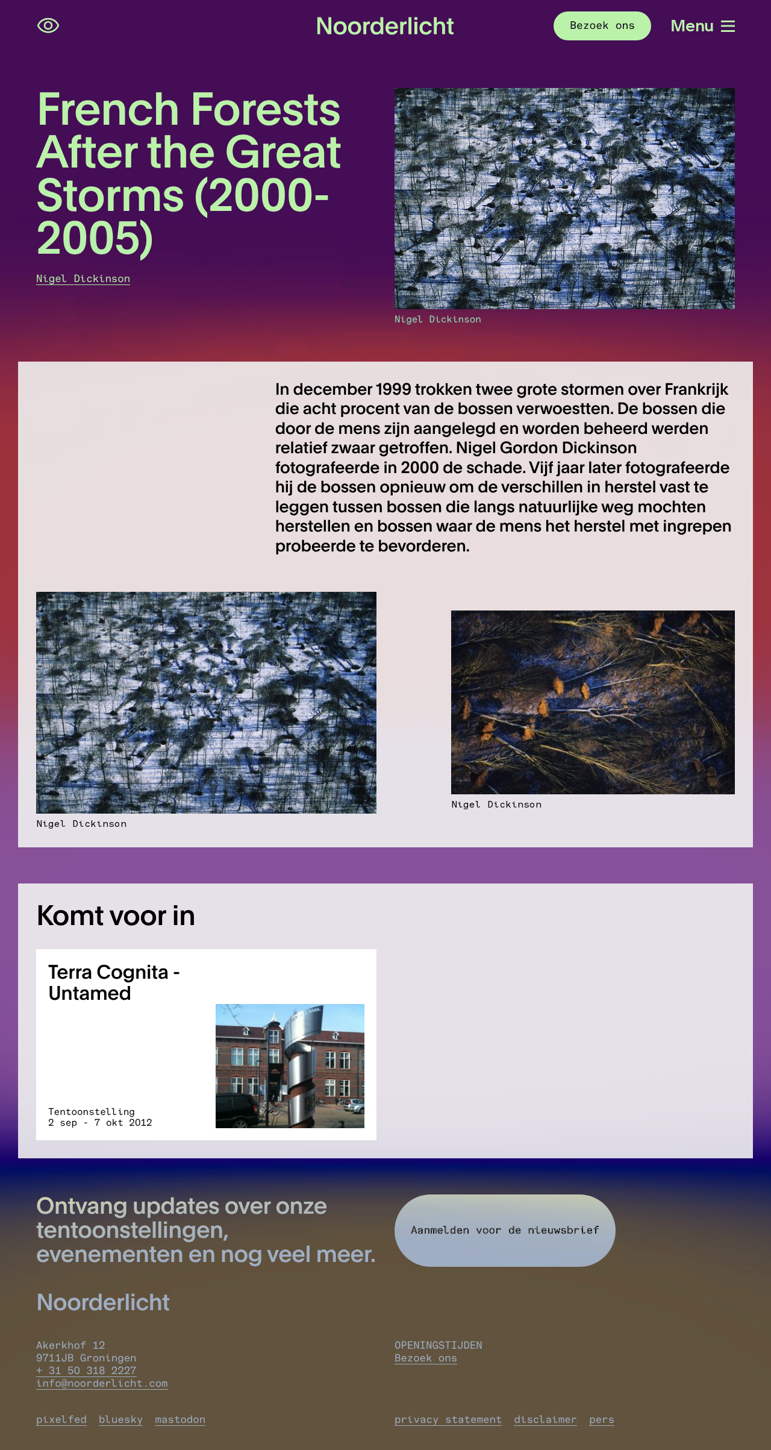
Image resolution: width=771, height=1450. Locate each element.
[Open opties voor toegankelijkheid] (48, 26)
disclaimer (545, 1419)
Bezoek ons (426, 1358)
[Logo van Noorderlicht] (385, 26)
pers (601, 1419)
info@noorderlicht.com (102, 1383)
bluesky (121, 1419)
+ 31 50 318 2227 (86, 1370)
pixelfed (61, 1419)
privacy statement (448, 1419)
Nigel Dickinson (83, 278)
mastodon (180, 1419)
